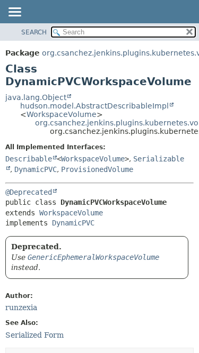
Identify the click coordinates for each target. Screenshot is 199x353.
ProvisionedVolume (97, 169)
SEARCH (34, 32)
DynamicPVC (35, 169)
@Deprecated (28, 192)
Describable (28, 159)
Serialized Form (34, 335)
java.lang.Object (35, 97)
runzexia (21, 307)
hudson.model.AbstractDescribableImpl (94, 106)
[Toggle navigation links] (14, 12)
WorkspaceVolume (62, 114)
